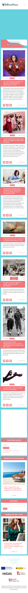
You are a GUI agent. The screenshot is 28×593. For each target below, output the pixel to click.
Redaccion (22, 185)
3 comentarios (21, 405)
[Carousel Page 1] (12, 495)
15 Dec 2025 (6, 135)
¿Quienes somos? (14, 560)
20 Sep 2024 (4, 278)
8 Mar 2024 (5, 338)
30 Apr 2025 (6, 185)
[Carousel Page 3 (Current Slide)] (14, 495)
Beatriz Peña (22, 78)
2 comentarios (21, 253)
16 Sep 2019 (5, 384)
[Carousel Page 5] (15, 551)
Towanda (22, 235)
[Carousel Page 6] (16, 551)
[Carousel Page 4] (15, 495)
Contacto (14, 564)
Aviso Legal (14, 562)
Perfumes (12, 78)
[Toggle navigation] (24, 5)
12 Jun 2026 (6, 78)
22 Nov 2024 (6, 235)
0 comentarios (21, 105)
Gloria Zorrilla (22, 135)
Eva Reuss (22, 384)
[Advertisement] (14, 24)
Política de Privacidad (14, 559)
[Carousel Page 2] (13, 495)
